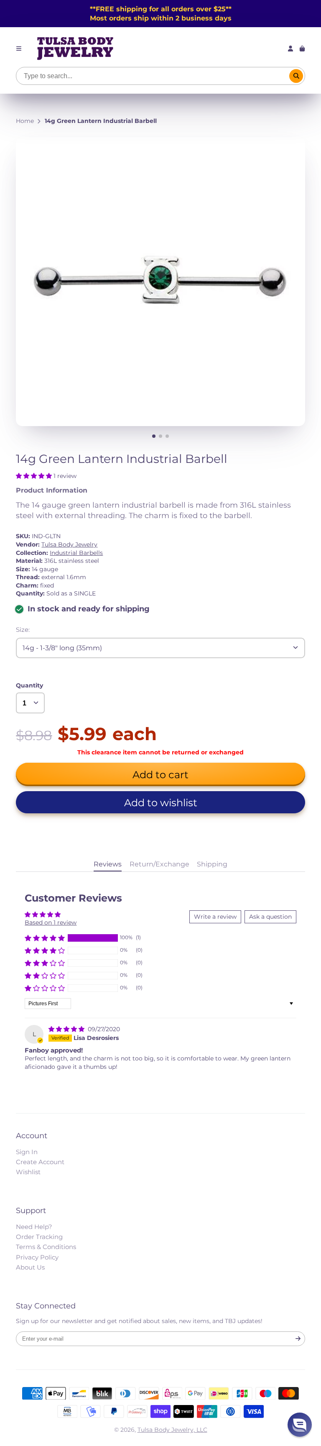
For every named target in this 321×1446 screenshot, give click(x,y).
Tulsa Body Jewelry (69, 544)
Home (25, 121)
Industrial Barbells (76, 553)
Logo (75, 48)
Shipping (212, 864)
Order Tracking (39, 1237)
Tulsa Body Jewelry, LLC (172, 1429)
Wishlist (28, 1172)
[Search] (296, 76)
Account (290, 48)
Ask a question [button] (270, 916)
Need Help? (34, 1227)
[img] (67, 1029)
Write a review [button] (215, 916)
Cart (302, 48)
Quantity (29, 685)
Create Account (40, 1162)
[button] (35, 476)
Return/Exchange (159, 864)
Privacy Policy (37, 1257)
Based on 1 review (50, 922)
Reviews (108, 864)
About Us (30, 1267)
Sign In (27, 1152)
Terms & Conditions (46, 1247)
